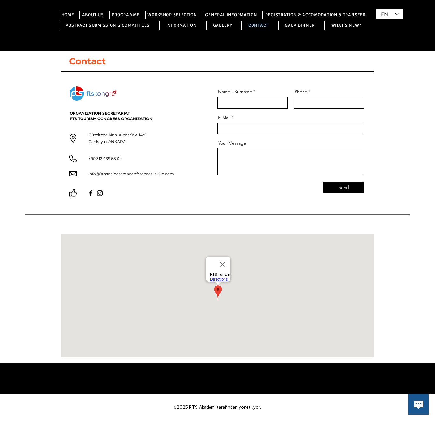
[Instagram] (99, 193)
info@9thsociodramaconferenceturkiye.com (131, 173)
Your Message (232, 143)
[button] (125, 15)
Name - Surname (235, 91)
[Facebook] (91, 193)
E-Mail (224, 117)
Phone (301, 91)
